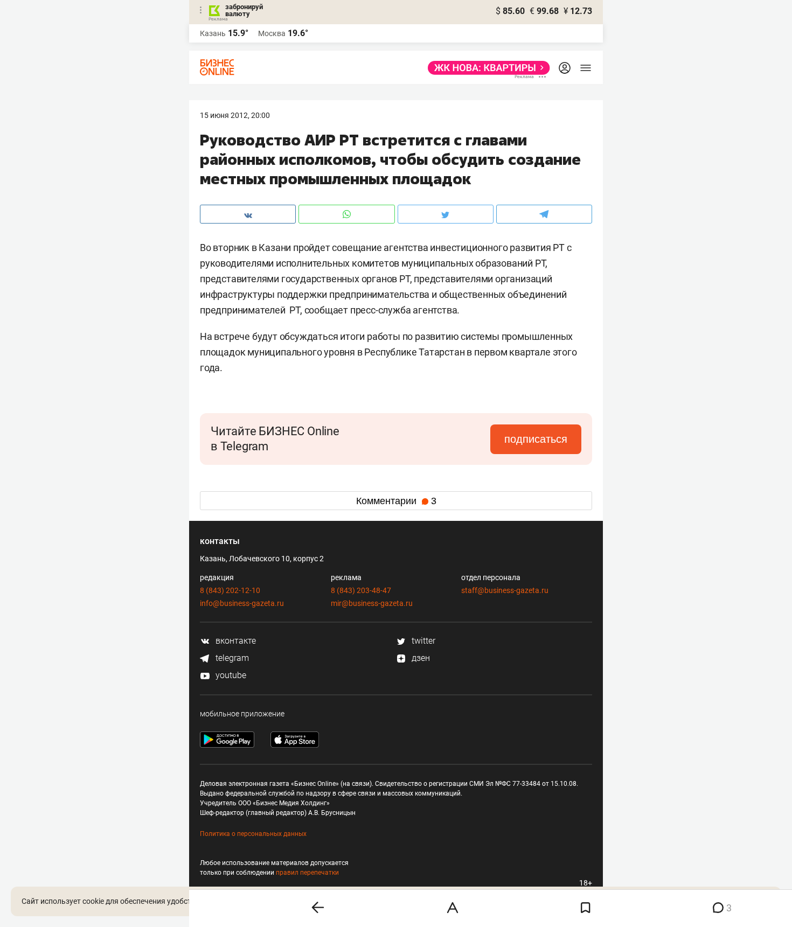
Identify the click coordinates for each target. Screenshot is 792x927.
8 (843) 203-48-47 (361, 590)
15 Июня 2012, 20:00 (235, 115)
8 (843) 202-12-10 (230, 590)
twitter (422, 641)
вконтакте (234, 641)
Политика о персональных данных (253, 834)
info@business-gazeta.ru (242, 603)
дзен (419, 658)
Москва (272, 33)
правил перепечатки (307, 872)
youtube (229, 675)
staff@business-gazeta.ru (504, 590)
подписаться (535, 439)
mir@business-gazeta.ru (372, 603)
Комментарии (396, 501)
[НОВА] (485, 68)
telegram (231, 658)
